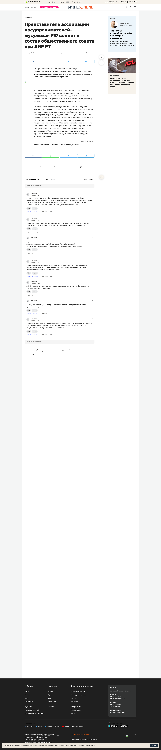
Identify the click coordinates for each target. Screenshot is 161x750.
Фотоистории (52, 701)
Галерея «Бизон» (76, 710)
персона (112, 18)
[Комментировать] (101, 57)
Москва (118, 2)
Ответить (44, 211)
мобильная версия (77, 726)
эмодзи (35, 208)
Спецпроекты (76, 707)
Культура (52, 686)
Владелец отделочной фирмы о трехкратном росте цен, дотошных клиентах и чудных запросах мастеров (122, 43)
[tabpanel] (122, 33)
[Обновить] (101, 177)
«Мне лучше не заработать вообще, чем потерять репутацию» (121, 34)
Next (134, 50)
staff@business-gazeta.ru (117, 712)
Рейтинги (74, 698)
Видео (50, 695)
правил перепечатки (89, 741)
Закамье (33, 7)
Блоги (26, 698)
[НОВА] (49, 8)
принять (154, 745)
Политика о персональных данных (80, 734)
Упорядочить (88, 180)
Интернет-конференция (78, 691)
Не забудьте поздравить (78, 695)
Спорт (30, 686)
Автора (52, 180)
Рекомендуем (114, 75)
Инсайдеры (74, 701)
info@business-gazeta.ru (117, 698)
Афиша (27, 691)
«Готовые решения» (126, 25)
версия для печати (88, 167)
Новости (28, 17)
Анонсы (50, 691)
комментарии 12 (60, 53)
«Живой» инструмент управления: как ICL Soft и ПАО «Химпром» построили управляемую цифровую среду (122, 82)
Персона (27, 695)
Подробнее (91, 745)
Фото (49, 698)
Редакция (28, 707)
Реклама (51, 707)
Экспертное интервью (82, 686)
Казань (106, 2)
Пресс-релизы (29, 701)
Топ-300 (73, 713)
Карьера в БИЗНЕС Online (32, 710)
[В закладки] (101, 62)
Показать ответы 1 (32, 211)
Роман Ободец (124, 23)
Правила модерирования (32, 354)
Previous (111, 50)
